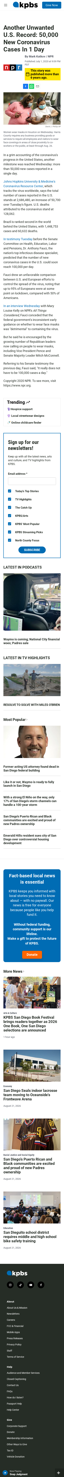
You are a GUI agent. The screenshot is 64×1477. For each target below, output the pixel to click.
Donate (32, 955)
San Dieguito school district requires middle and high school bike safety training (29, 1236)
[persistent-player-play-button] (5, 1473)
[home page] (25, 5)
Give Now (52, 5)
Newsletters (13, 1313)
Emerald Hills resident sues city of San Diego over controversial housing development (29, 839)
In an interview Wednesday (21, 306)
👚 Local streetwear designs (25, 415)
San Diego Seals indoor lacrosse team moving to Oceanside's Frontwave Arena (30, 1094)
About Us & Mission (17, 1307)
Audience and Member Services (23, 1373)
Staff (9, 1350)
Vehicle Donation (16, 1456)
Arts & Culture (10, 1013)
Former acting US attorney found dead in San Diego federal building (31, 768)
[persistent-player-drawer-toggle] (59, 1472)
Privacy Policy (14, 1344)
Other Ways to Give (17, 1444)
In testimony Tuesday (18, 239)
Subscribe (32, 550)
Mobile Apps (13, 1332)
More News (12, 971)
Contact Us (13, 1385)
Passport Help (14, 1403)
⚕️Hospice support (20, 409)
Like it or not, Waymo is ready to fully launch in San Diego (28, 784)
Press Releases (15, 1338)
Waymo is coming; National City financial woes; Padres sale (31, 641)
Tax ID (10, 1450)
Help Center (13, 1409)
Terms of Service (15, 1356)
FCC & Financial (15, 1326)
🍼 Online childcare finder (24, 422)
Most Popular (14, 719)
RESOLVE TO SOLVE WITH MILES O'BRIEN (31, 705)
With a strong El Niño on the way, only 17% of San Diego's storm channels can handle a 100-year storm (29, 801)
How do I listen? (15, 1397)
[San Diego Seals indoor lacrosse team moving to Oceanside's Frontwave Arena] (32, 1066)
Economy (7, 1086)
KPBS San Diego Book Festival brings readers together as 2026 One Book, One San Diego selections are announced (30, 1023)
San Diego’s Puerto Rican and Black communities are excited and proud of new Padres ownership (29, 820)
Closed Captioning (16, 1379)
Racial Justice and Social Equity (18, 1155)
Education (8, 1228)
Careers (11, 1320)
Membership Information (20, 1438)
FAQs (9, 1391)
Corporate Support (17, 1426)
